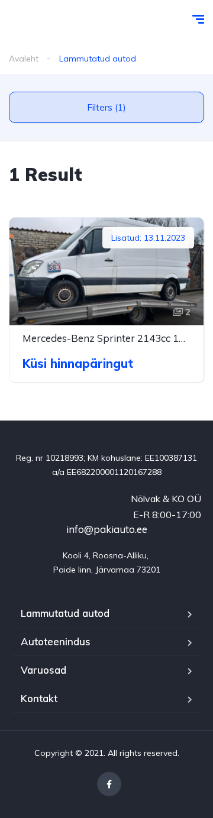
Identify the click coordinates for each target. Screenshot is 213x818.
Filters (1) (106, 107)
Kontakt (39, 698)
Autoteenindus (56, 641)
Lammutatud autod (65, 613)
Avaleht (23, 58)
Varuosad (43, 670)
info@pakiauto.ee (106, 529)
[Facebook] (109, 784)
